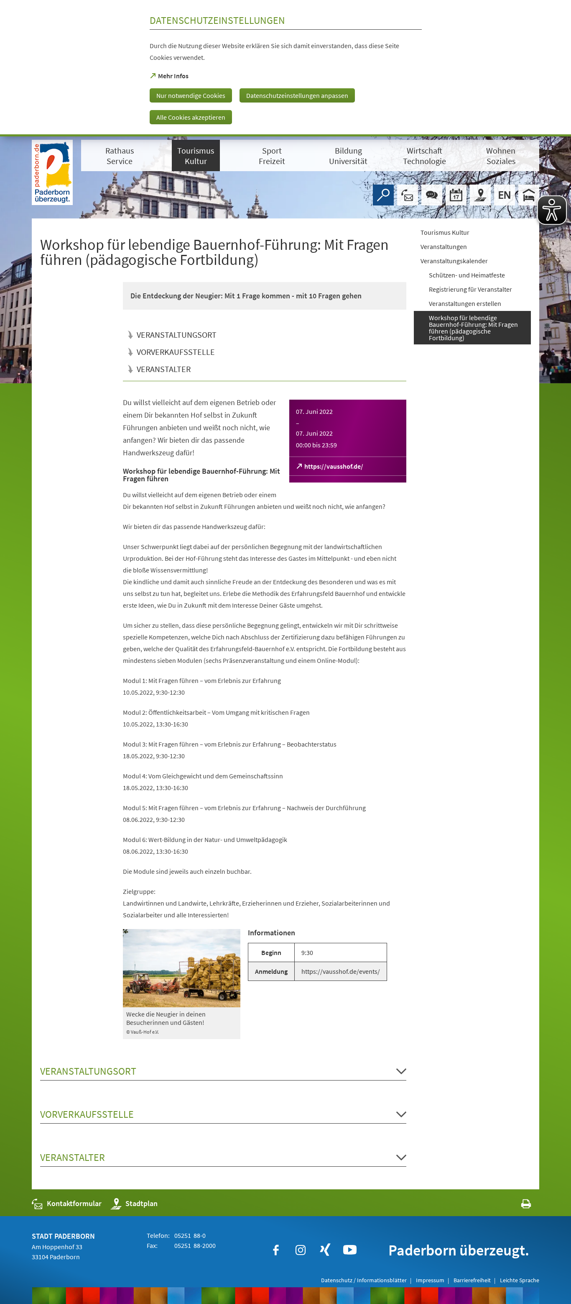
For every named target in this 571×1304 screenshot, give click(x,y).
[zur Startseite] (52, 172)
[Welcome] (504, 195)
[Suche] (383, 195)
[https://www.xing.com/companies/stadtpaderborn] (325, 1250)
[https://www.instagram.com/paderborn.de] (300, 1250)
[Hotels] (528, 195)
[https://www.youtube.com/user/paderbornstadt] (350, 1250)
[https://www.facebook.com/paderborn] (276, 1250)
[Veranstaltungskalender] (456, 195)
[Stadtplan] (480, 195)
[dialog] (285, 68)
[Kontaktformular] (407, 195)
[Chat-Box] (431, 195)
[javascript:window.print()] (518, 1205)
